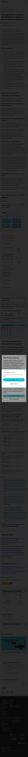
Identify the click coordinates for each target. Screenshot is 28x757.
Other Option (14, 384)
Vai (14, 380)
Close (24, 370)
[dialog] (14, 378)
